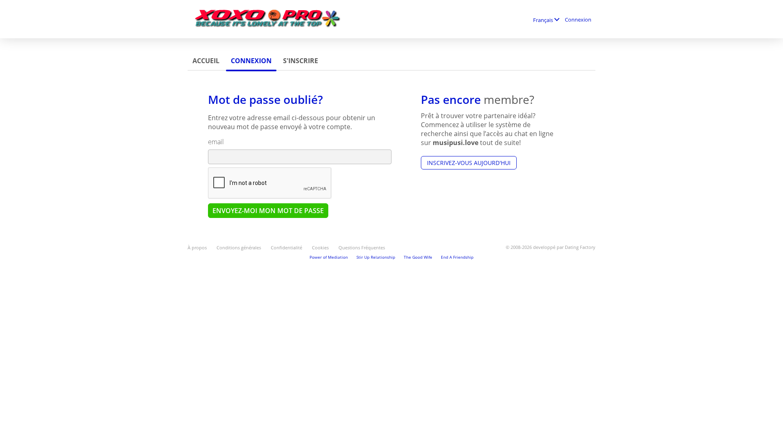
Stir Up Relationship (375, 257)
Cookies (320, 247)
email (216, 141)
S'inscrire (300, 60)
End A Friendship (457, 257)
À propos (197, 247)
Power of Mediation (329, 257)
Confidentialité (286, 247)
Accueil (205, 60)
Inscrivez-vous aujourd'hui (469, 163)
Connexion (578, 19)
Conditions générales (239, 247)
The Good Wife (418, 257)
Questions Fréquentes (361, 247)
